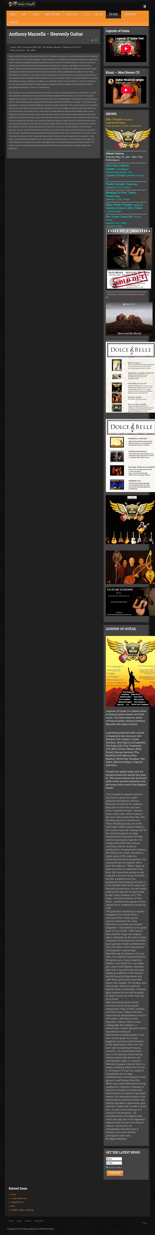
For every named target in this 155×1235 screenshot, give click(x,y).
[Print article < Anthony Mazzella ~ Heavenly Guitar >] (92, 40)
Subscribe (39, 1221)
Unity (13, 1194)
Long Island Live (19, 1198)
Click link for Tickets (114, 226)
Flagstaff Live (17, 1202)
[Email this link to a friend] (96, 40)
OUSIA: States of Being (22, 1210)
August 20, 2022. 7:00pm (116, 223)
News (19, 1221)
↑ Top (143, 1222)
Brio (13, 1206)
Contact (28, 1221)
